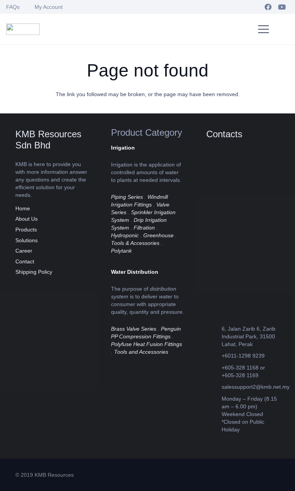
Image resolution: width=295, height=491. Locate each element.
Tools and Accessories (141, 352)
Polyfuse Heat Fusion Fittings (146, 344)
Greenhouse (158, 235)
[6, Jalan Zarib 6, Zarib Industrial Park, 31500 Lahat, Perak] (214, 336)
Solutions (26, 240)
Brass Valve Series (133, 329)
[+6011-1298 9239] (214, 356)
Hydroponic (125, 235)
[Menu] (263, 29)
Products (26, 229)
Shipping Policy (33, 272)
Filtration (144, 228)
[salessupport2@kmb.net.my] (214, 387)
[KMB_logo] (23, 29)
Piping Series (127, 197)
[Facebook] (268, 7)
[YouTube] (282, 7)
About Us (26, 219)
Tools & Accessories (135, 243)
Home (22, 208)
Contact (24, 261)
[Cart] (281, 29)
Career (23, 251)
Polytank (121, 251)
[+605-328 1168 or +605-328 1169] (214, 371)
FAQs (13, 7)
